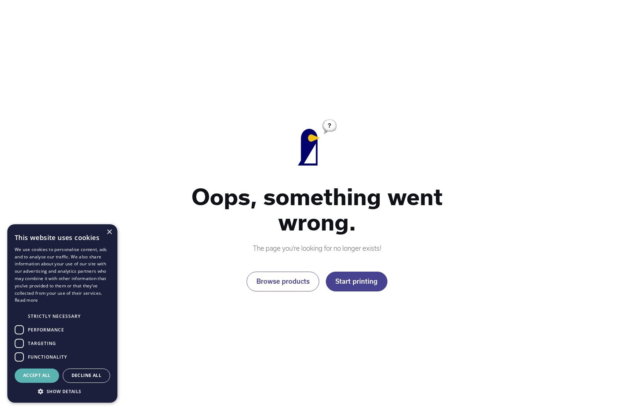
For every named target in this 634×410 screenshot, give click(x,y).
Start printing (356, 281)
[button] (62, 392)
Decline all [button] (86, 375)
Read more (26, 300)
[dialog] (62, 313)
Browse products (283, 281)
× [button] (109, 232)
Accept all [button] (37, 375)
